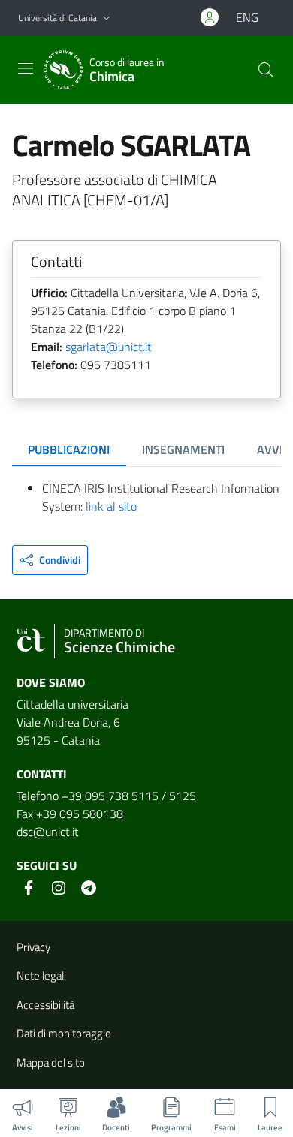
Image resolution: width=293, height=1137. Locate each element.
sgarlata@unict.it (108, 347)
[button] (106, 18)
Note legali (41, 975)
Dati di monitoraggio (64, 1033)
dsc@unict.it (48, 832)
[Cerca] (266, 70)
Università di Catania (57, 17)
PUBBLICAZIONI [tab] (69, 449)
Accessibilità (45, 1004)
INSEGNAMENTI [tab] (183, 449)
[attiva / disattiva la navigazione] (26, 68)
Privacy (33, 947)
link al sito (111, 506)
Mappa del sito (51, 1062)
